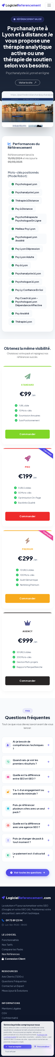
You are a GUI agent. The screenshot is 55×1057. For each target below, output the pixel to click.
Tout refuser (10, 1051)
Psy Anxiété (22, 313)
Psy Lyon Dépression (27, 248)
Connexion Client (14, 958)
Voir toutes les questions (28, 872)
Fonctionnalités (10, 939)
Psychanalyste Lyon (27, 192)
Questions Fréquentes (14, 981)
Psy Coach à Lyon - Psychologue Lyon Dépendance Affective (28, 302)
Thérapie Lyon (23, 321)
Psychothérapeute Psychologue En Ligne (28, 218)
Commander (27, 434)
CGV (4, 1013)
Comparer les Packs (12, 949)
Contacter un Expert (13, 985)
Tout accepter (14, 1047)
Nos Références (11, 954)
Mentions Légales (11, 1008)
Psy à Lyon (21, 265)
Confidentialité (10, 1017)
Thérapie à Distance (27, 200)
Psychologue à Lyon (27, 281)
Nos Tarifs (7, 944)
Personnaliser (43, 1047)
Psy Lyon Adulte (24, 257)
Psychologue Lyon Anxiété (26, 238)
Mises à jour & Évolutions (15, 990)
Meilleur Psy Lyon (25, 228)
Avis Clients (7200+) (12, 976)
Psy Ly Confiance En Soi (29, 289)
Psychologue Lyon (26, 184)
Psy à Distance (24, 208)
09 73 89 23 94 (13, 920)
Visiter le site (26, 82)
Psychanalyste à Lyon (28, 273)
